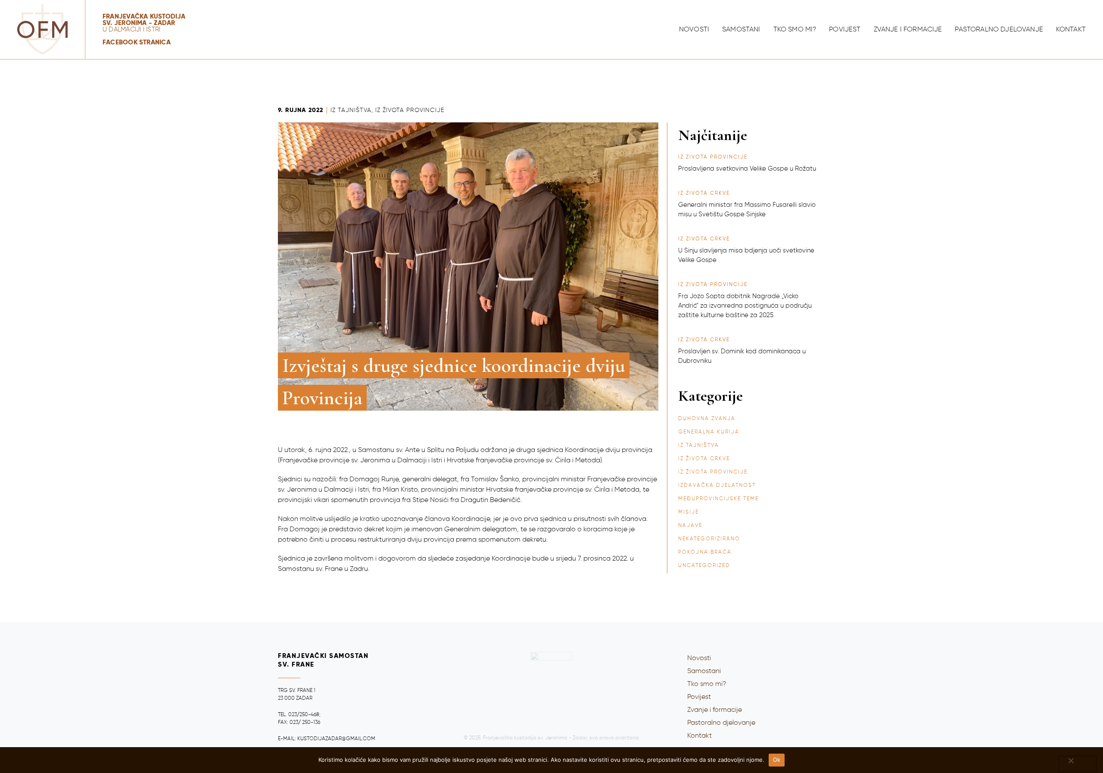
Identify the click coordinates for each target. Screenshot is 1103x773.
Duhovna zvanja (706, 418)
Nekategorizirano (709, 539)
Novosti (694, 29)
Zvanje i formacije (908, 29)
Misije (688, 512)
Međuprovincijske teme (718, 499)
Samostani (741, 29)
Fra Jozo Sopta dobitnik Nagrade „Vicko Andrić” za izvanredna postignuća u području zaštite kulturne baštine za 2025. (745, 305)
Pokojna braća (705, 552)
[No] (1078, 764)
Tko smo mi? (794, 29)
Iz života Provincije (409, 110)
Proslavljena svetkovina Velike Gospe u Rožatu (747, 168)
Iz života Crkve (704, 458)
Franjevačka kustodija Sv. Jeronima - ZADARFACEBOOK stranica (144, 29)
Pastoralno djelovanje (999, 29)
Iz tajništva (350, 110)
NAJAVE (690, 525)
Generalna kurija (708, 432)
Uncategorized (704, 565)
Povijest (844, 29)
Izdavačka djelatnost (717, 485)
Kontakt (1071, 29)
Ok (777, 759)
